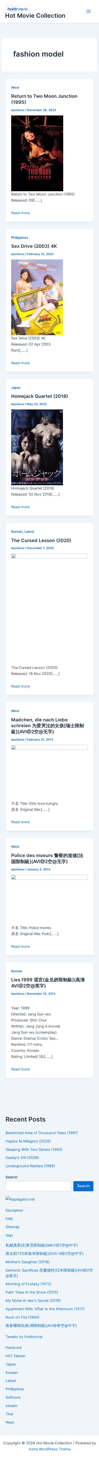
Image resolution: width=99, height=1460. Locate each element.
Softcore (13, 1397)
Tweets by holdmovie (24, 1336)
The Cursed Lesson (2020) (41, 540)
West (15, 87)
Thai (9, 1414)
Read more (20, 213)
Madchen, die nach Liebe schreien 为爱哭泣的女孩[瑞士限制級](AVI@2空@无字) (47, 725)
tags (9, 1235)
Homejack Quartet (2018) (39, 396)
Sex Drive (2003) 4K (34, 246)
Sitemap (13, 1227)
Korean (16, 531)
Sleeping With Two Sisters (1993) (34, 1149)
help (9, 1218)
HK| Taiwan (15, 1356)
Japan (16, 388)
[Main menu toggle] (88, 11)
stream (12, 1405)
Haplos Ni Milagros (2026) (28, 1141)
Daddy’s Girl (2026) (22, 1157)
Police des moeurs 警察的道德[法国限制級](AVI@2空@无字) (47, 858)
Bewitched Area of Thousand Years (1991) (42, 1133)
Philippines (19, 237)
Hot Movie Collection (35, 15)
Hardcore (14, 1347)
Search (11, 1177)
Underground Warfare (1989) (30, 1166)
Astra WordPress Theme (50, 1449)
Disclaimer (14, 1210)
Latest (29, 531)
